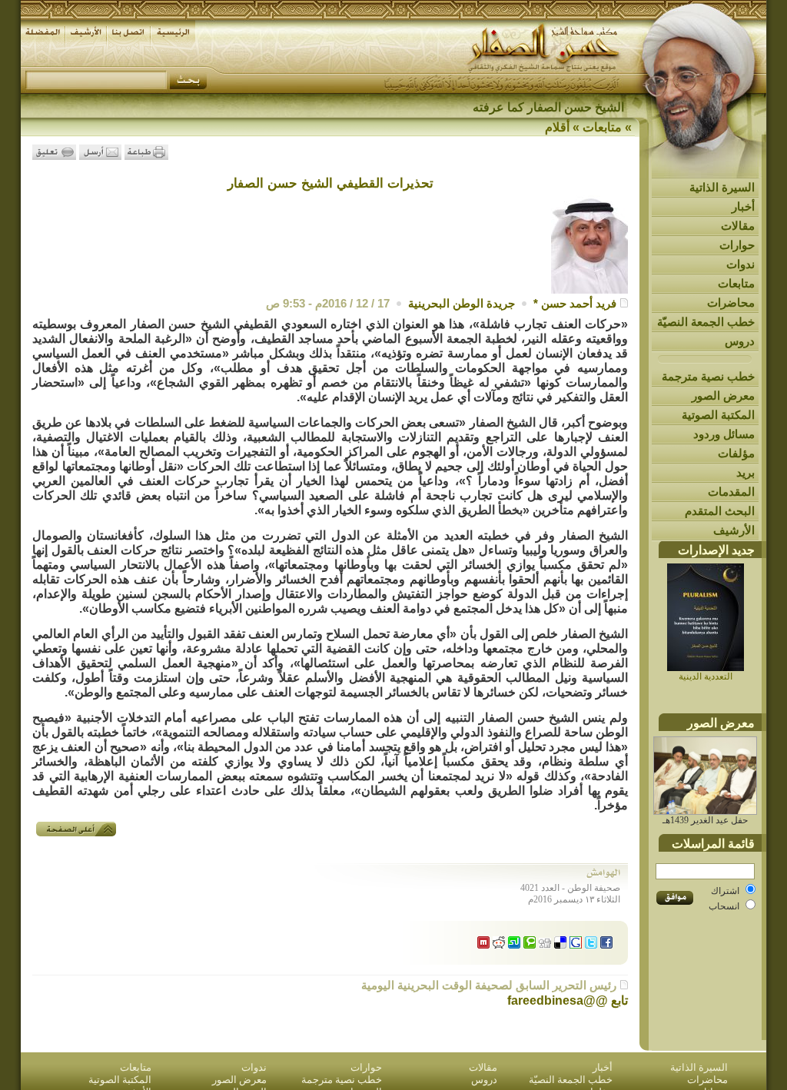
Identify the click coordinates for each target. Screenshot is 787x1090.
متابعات (736, 283)
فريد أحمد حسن (578, 303)
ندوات (740, 264)
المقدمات (731, 491)
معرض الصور (723, 395)
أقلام (557, 127)
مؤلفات (736, 453)
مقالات (738, 225)
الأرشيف (734, 530)
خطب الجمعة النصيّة (706, 321)
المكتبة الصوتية (718, 414)
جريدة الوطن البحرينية (461, 303)
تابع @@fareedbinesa (567, 1000)
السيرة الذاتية (722, 187)
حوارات (737, 244)
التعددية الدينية (705, 676)
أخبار (743, 206)
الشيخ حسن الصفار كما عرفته (548, 107)
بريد (745, 472)
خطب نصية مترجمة (708, 376)
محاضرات (731, 302)
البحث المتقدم (720, 510)
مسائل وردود (724, 433)
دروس (740, 340)
